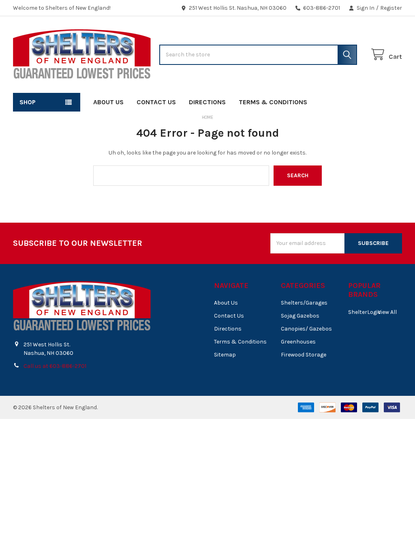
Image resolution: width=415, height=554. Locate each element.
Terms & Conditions (273, 102)
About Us (108, 102)
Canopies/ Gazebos (306, 328)
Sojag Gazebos (300, 315)
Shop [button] (27, 102)
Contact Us (156, 102)
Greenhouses (298, 341)
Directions (207, 102)
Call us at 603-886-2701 (55, 366)
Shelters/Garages (304, 302)
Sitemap (225, 354)
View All (387, 312)
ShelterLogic (364, 312)
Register (391, 7)
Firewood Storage (303, 354)
